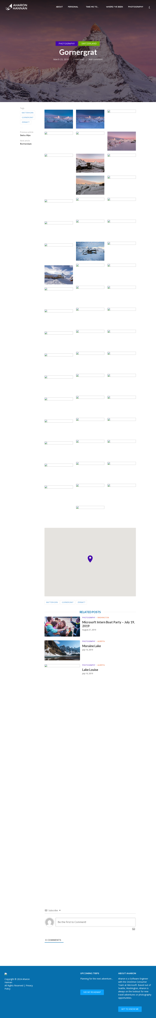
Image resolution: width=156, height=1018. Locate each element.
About (59, 6)
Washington (103, 617)
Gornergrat (27, 117)
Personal (73, 6)
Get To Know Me (130, 1009)
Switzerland (89, 43)
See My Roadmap (92, 992)
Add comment (96, 59)
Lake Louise (90, 669)
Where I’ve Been (114, 6)
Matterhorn (27, 113)
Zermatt (26, 122)
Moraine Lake (91, 646)
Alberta (101, 641)
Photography (135, 6)
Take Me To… (92, 6)
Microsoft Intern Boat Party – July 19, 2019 (108, 624)
